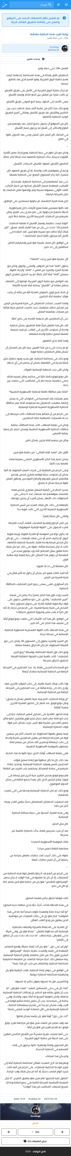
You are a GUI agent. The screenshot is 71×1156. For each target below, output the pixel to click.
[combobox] (31, 4)
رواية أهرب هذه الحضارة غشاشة (49, 34)
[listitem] (35, 48)
